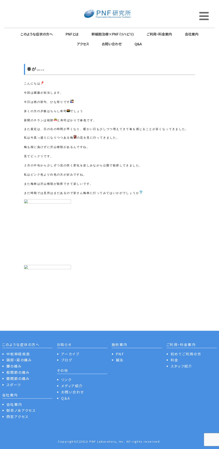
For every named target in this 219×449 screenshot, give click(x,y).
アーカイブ (70, 353)
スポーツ (13, 384)
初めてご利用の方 (186, 353)
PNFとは (72, 34)
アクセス (83, 43)
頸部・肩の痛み (19, 359)
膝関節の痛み (18, 378)
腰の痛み (14, 366)
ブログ (66, 359)
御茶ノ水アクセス (21, 410)
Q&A (138, 43)
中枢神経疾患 (18, 353)
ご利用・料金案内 (159, 34)
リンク (66, 379)
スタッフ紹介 (181, 366)
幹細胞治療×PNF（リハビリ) (113, 34)
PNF (120, 353)
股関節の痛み (18, 372)
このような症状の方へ (37, 34)
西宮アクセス (17, 416)
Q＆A (65, 398)
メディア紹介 (72, 385)
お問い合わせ (112, 43)
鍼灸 (120, 359)
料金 (175, 359)
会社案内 (191, 34)
